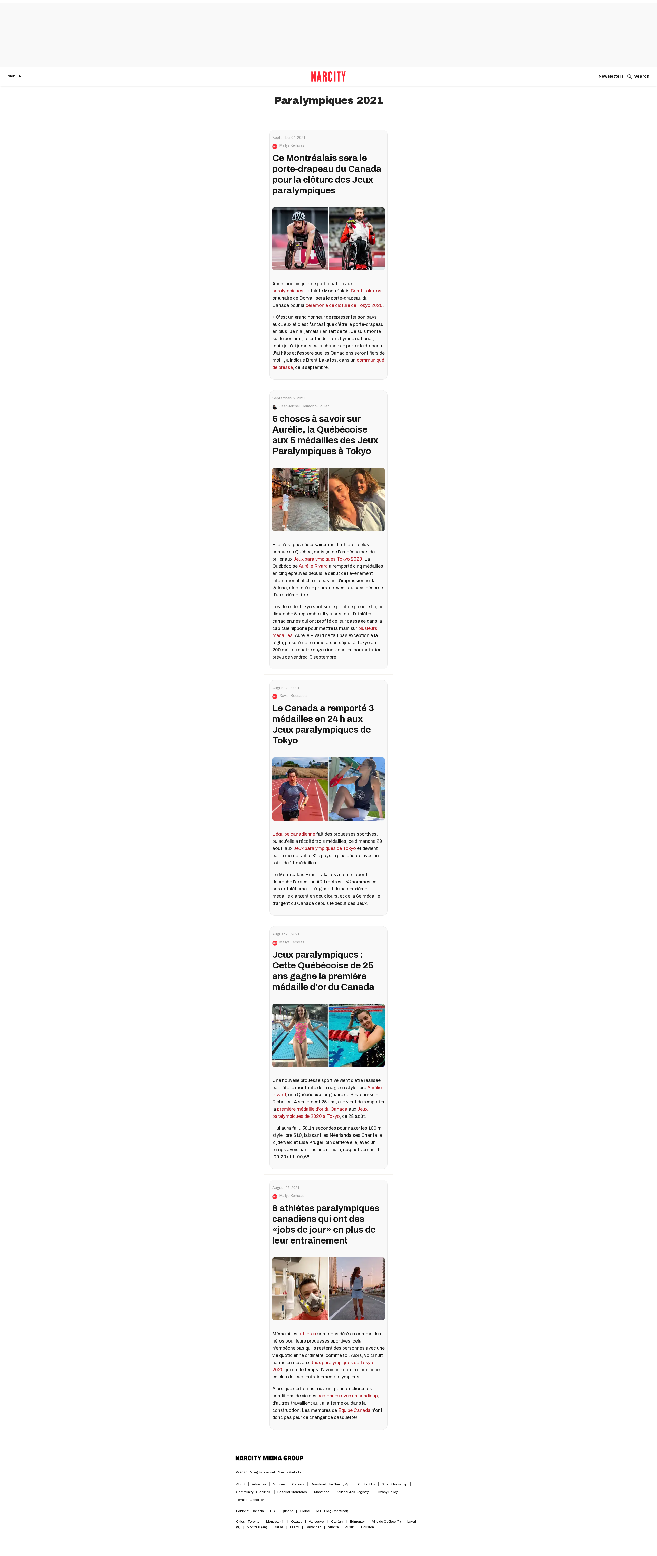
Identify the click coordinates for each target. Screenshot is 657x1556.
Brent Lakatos (366, 290)
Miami (294, 1527)
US (272, 1511)
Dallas (279, 1527)
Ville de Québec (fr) (386, 1521)
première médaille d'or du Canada (312, 1109)
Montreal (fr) (275, 1521)
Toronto (254, 1521)
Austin (350, 1527)
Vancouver (317, 1521)
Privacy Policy (387, 1492)
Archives (279, 1484)
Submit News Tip (394, 1484)
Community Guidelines (253, 1492)
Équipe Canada (354, 1410)
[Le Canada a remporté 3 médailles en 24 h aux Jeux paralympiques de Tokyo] (328, 788)
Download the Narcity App (331, 1484)
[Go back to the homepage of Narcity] (328, 76)
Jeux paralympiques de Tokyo (324, 848)
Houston (367, 1527)
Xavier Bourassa (293, 696)
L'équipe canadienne (293, 834)
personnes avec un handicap (347, 1395)
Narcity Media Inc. (290, 1472)
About (240, 1484)
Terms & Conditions (251, 1500)
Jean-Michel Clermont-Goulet (304, 406)
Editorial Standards (292, 1492)
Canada (257, 1511)
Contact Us (366, 1484)
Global (305, 1511)
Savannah (313, 1527)
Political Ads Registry (353, 1492)
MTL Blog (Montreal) (332, 1511)
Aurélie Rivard (313, 566)
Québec (287, 1511)
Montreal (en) (257, 1527)
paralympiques (287, 290)
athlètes (307, 1333)
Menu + (14, 76)
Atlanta (333, 1527)
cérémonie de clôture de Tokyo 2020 (344, 305)
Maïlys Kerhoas (291, 146)
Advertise (259, 1484)
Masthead (322, 1492)
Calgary (337, 1521)
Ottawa (296, 1521)
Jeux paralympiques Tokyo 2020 (327, 559)
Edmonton (358, 1521)
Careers (298, 1484)
